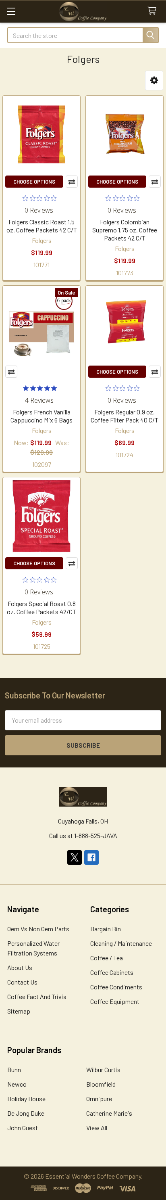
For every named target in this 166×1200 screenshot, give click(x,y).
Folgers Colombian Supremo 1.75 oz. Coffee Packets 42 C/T (124, 230)
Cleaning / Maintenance (121, 943)
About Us (19, 967)
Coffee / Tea (106, 958)
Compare (72, 182)
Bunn (14, 1069)
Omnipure (99, 1098)
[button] (154, 80)
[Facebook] (91, 857)
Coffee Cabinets (111, 972)
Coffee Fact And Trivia (36, 996)
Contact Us (22, 982)
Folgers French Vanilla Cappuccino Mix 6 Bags (41, 416)
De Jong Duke (25, 1113)
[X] (74, 857)
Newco (17, 1084)
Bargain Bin (105, 928)
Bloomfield (101, 1084)
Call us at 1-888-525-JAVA (83, 835)
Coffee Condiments (116, 987)
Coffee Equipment (114, 1001)
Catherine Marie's (109, 1113)
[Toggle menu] (11, 11)
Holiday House (26, 1098)
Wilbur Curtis (103, 1069)
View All (96, 1127)
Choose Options (34, 181)
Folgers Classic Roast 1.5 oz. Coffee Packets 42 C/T (41, 226)
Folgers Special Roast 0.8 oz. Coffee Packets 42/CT (41, 607)
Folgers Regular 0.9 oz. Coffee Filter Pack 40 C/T (124, 416)
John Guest (22, 1127)
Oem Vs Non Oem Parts (38, 928)
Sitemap (18, 1011)
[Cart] (153, 11)
